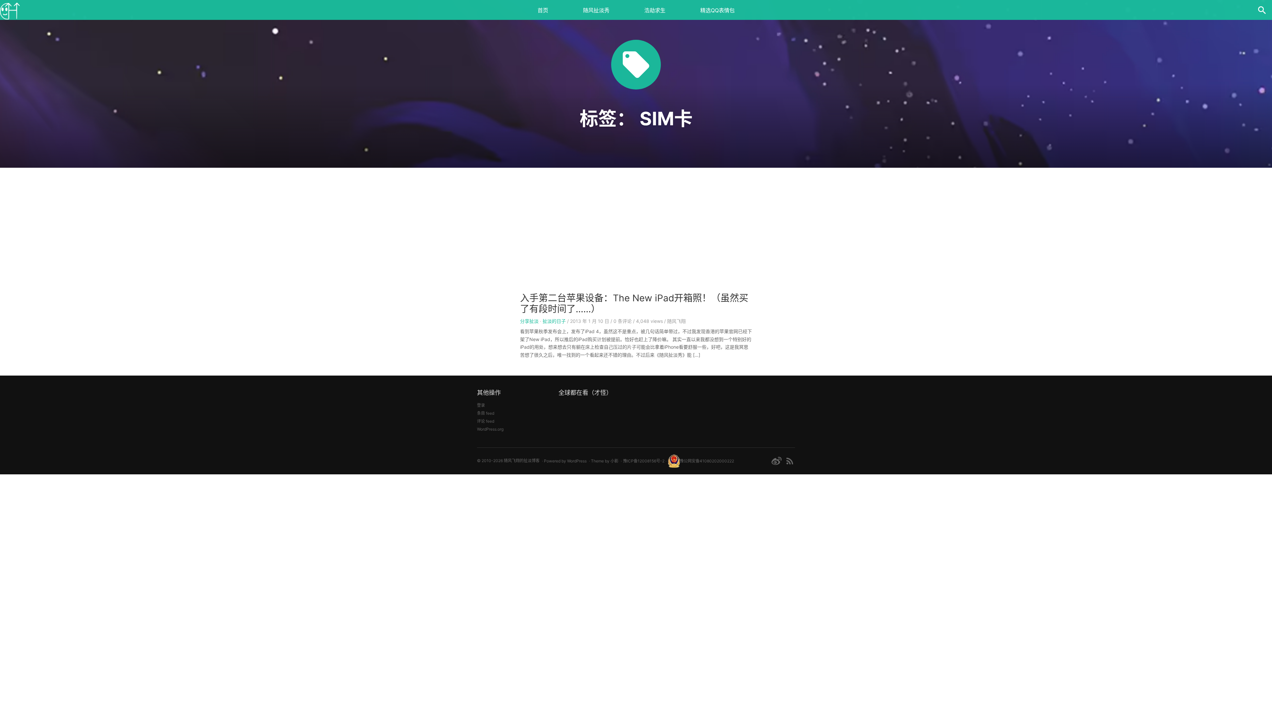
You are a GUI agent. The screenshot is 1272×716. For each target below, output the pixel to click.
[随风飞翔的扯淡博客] (10, 10)
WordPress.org (490, 429)
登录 (481, 405)
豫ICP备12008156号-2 (643, 460)
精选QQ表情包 (717, 10)
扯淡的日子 (554, 321)
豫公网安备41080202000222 (707, 460)
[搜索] (1262, 10)
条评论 (622, 321)
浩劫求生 (654, 10)
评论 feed (485, 421)
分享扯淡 (529, 321)
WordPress (577, 460)
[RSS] (790, 461)
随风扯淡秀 (596, 10)
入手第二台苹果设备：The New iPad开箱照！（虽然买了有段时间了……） (634, 303)
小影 (614, 460)
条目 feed (485, 413)
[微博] (776, 461)
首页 (543, 10)
